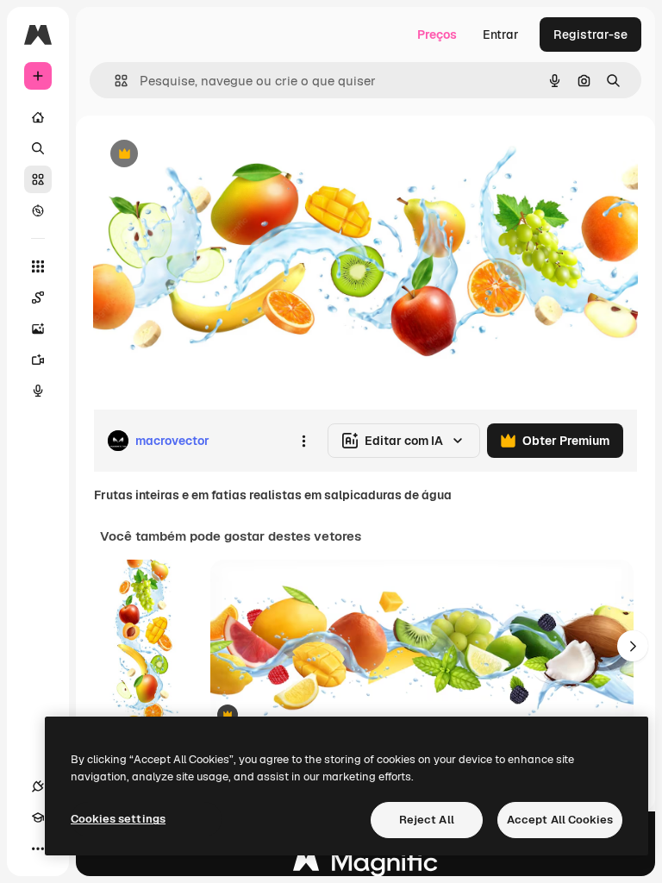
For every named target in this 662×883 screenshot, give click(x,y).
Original (203, 155)
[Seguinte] (632, 646)
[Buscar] (38, 148)
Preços (437, 34)
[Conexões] (38, 786)
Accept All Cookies (560, 819)
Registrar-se (590, 34)
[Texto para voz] (38, 390)
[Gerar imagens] (38, 328)
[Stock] (38, 179)
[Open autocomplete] (114, 80)
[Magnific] (365, 866)
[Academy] (38, 817)
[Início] (38, 117)
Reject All (426, 819)
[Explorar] (38, 210)
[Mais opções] (303, 440)
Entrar (501, 34)
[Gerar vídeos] (38, 359)
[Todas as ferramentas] (38, 266)
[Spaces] (38, 297)
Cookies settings (118, 818)
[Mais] (38, 848)
